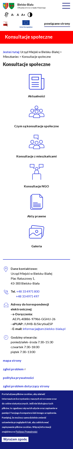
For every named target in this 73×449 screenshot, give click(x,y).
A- (12, 14)
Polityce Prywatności (26, 431)
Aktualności (36, 96)
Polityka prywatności (18, 377)
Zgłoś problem (13, 369)
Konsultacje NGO (36, 186)
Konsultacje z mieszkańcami (36, 156)
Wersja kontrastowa (30, 14)
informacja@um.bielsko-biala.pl (44, 329)
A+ (23, 14)
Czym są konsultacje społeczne (36, 126)
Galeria (36, 246)
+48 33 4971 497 (25, 296)
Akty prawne (36, 216)
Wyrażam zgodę (15, 439)
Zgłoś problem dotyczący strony (26, 386)
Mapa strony (12, 360)
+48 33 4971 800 (27, 291)
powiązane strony (57, 23)
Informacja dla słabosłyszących (6, 14)
